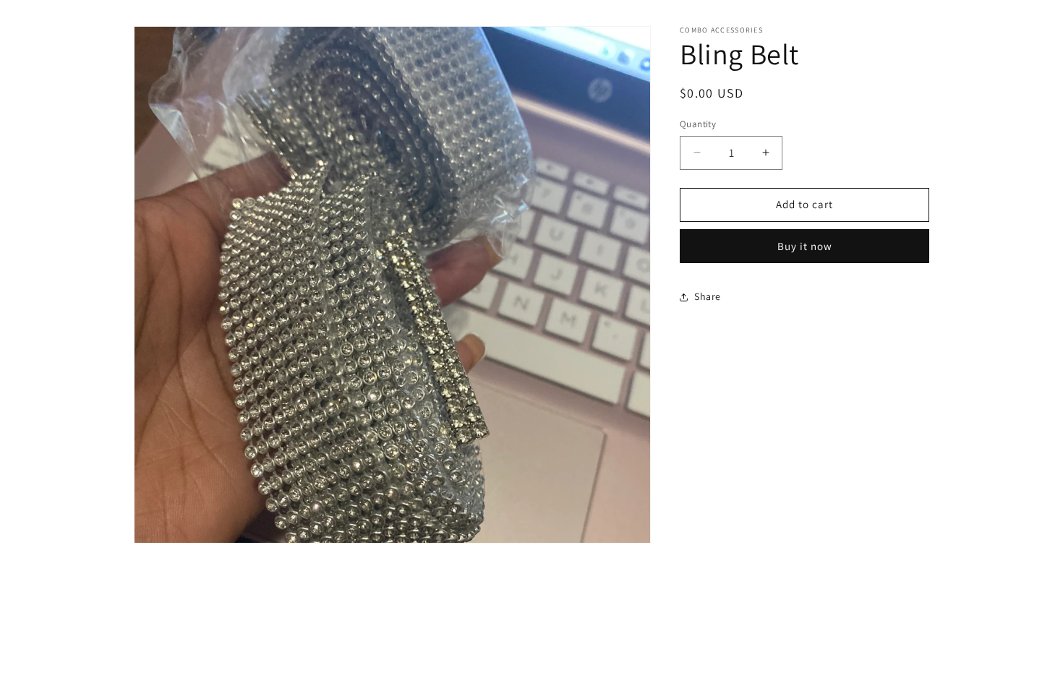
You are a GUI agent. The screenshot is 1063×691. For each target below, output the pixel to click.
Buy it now (804, 246)
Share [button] (707, 296)
